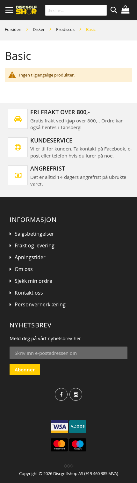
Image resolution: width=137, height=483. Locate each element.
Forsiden (13, 29)
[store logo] (43, 10)
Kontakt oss (29, 292)
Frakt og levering (34, 245)
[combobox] (76, 10)
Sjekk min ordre (33, 280)
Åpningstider (30, 257)
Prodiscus (66, 29)
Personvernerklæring (40, 304)
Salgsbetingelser (34, 233)
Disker (39, 29)
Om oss (24, 269)
